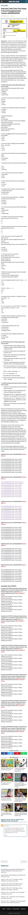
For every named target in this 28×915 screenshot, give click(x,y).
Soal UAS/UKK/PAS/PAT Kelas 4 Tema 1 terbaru (11, 506)
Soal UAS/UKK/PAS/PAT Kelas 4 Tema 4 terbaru (11, 511)
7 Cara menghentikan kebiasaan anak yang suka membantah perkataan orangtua (20, 784)
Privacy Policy (16, 908)
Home (2, 5)
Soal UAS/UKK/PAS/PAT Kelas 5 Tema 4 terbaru (11, 488)
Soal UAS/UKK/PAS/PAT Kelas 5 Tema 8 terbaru (11, 495)
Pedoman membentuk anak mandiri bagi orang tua (7, 769)
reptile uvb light (14, 832)
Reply (6, 835)
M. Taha (7, 825)
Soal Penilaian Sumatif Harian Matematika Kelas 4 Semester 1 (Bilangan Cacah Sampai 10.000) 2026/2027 (13, 871)
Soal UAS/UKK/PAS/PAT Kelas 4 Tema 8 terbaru (11, 517)
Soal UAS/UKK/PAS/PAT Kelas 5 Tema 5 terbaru (11, 490)
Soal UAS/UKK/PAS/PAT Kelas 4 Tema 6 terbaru (11, 514)
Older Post (23, 861)
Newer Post (4, 861)
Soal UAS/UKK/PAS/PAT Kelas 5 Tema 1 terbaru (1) (12, 482)
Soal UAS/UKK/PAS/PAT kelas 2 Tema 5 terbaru (11, 555)
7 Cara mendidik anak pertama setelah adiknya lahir (6, 814)
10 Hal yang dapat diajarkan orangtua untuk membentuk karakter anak (21, 814)
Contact (9, 908)
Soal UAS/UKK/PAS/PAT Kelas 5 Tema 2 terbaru (11, 485)
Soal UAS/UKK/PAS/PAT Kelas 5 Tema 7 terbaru (11, 493)
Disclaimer (23, 908)
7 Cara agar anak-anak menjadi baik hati (6, 783)
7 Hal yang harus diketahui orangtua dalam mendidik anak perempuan (20, 800)
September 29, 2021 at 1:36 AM (15, 825)
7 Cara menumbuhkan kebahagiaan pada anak (6, 799)
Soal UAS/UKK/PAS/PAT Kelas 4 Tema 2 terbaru (11, 508)
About (3, 908)
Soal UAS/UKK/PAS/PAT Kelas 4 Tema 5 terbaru (11, 512)
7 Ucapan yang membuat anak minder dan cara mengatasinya (20, 770)
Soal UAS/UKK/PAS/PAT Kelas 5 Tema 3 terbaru (11, 486)
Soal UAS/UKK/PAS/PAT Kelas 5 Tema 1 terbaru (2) (12, 483)
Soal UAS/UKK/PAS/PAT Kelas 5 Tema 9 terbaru (11, 496)
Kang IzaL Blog (14, 2)
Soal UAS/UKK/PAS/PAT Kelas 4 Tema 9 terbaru (11, 519)
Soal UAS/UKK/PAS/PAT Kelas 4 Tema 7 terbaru (11, 516)
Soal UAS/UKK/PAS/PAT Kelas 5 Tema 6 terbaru (11, 491)
